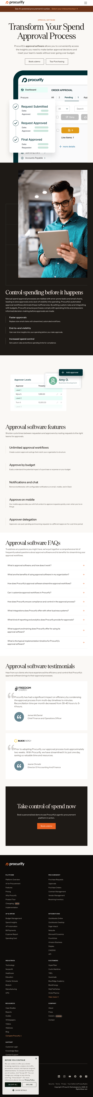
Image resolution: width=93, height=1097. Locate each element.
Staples (51, 946)
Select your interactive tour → (65, 9)
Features (9, 887)
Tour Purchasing (57, 61)
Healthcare (10, 973)
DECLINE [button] (29, 1085)
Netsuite (51, 930)
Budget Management (14, 918)
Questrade (52, 977)
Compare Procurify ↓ (14, 1036)
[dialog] (20, 1075)
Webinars (9, 1028)
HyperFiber (52, 965)
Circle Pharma (53, 993)
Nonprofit (9, 969)
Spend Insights (11, 922)
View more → (53, 997)
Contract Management (57, 891)
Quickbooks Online (55, 918)
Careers (51, 1016)
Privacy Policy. (30, 1080)
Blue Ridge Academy (56, 981)
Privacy (63, 1084)
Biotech (8, 985)
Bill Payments (11, 930)
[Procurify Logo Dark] (15, 3)
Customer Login (12, 1047)
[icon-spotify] (80, 1077)
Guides (8, 1016)
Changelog (10, 903)
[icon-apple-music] (86, 1077)
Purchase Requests (55, 879)
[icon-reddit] (75, 1077)
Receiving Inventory (55, 899)
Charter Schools (12, 981)
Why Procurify (11, 895)
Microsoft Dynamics (56, 934)
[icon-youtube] (70, 1077)
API (49, 954)
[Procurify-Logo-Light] (15, 865)
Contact (51, 1020)
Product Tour (11, 899)
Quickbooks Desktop (56, 922)
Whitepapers (11, 1020)
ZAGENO (52, 950)
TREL (50, 973)
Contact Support (12, 1055)
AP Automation (11, 926)
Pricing (8, 891)
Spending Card (11, 938)
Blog (7, 1032)
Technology (10, 965)
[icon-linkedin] (59, 1077)
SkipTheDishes (54, 989)
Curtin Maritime (54, 969)
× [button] (36, 1059)
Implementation (12, 907)
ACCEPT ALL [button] (12, 1085)
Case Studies (11, 1008)
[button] (20, 1090)
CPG (7, 993)
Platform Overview (13, 879)
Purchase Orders (54, 887)
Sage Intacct (53, 926)
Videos (8, 1024)
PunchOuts (52, 938)
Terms (58, 1084)
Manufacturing (11, 989)
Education (9, 977)
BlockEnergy (53, 985)
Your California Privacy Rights (77, 1084)
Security (51, 1084)
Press (50, 1012)
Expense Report (12, 934)
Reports (9, 1012)
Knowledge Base (12, 1051)
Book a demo (34, 61)
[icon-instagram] (64, 1077)
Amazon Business (55, 942)
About (50, 1008)
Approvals (52, 883)
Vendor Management (56, 895)
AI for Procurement (13, 883)
